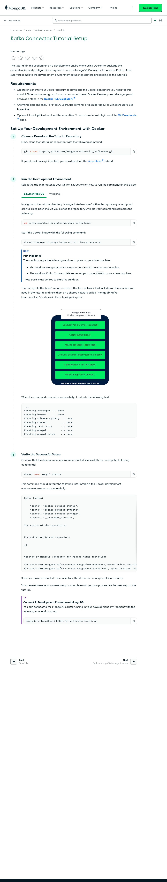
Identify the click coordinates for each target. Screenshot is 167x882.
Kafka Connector (43, 30)
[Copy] (133, 151)
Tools (28, 30)
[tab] (34, 193)
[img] (13, 58)
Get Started (150, 7)
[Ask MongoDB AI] (155, 20)
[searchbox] (102, 20)
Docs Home (16, 30)
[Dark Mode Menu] (161, 20)
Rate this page (17, 51)
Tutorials (60, 30)
